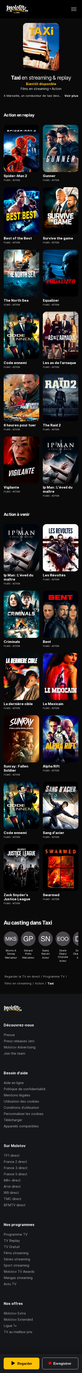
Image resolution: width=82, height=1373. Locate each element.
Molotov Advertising (20, 1047)
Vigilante (11, 487)
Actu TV (10, 1284)
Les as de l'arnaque (59, 363)
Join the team (14, 1053)
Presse (9, 1035)
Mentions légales (17, 1095)
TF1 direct (12, 1155)
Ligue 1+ (10, 1325)
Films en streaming (35, 89)
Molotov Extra (15, 1313)
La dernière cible (18, 704)
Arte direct (12, 1186)
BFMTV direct (15, 1205)
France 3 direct (16, 1168)
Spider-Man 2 (15, 176)
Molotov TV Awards (19, 1271)
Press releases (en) (19, 1041)
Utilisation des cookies (21, 1101)
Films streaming (16, 1253)
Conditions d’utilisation (21, 1107)
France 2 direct (15, 1161)
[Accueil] (16, 9)
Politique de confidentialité (25, 1089)
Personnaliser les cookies (24, 1114)
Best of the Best (18, 238)
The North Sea (16, 300)
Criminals (12, 642)
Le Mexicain (53, 704)
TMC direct (12, 1199)
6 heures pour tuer (20, 425)
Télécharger (13, 1120)
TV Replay (12, 1240)
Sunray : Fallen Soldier (16, 768)
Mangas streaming (18, 1278)
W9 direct (11, 1192)
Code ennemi (15, 363)
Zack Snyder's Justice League (17, 897)
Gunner (49, 176)
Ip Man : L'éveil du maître (57, 489)
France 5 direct (15, 1174)
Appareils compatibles (21, 1126)
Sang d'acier (53, 833)
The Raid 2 (52, 425)
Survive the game (58, 238)
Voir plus (71, 95)
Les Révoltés (54, 575)
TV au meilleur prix (18, 1332)
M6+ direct (12, 1180)
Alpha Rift (51, 766)
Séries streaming (17, 1259)
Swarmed (51, 895)
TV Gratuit (12, 1247)
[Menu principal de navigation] (74, 9)
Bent (47, 642)
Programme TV (16, 1234)
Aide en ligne (14, 1083)
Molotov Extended (18, 1319)
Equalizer (51, 300)
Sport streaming (16, 1265)
